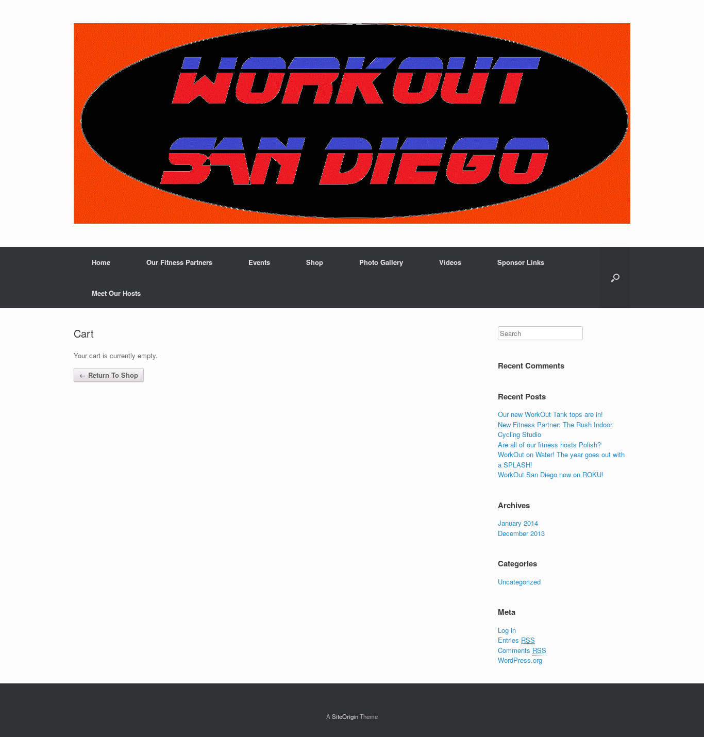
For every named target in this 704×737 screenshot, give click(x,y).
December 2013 (521, 533)
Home (101, 262)
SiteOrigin (345, 716)
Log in (507, 630)
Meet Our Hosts (116, 293)
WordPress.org (520, 660)
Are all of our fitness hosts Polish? (549, 444)
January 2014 (518, 523)
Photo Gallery (381, 262)
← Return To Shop (108, 375)
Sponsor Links (520, 262)
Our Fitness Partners (179, 262)
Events (259, 262)
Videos (450, 262)
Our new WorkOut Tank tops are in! (550, 414)
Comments (522, 650)
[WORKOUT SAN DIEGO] (352, 123)
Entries (516, 640)
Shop (314, 262)
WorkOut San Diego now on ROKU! (551, 474)
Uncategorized (519, 582)
